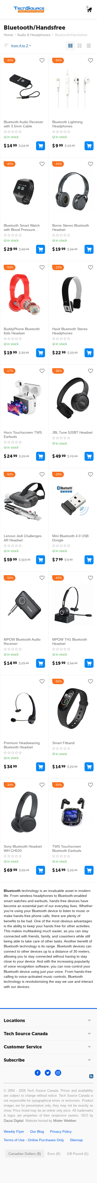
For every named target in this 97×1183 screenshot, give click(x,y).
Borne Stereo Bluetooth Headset (70, 227)
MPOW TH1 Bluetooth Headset (69, 641)
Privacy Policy (61, 1131)
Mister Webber (64, 1121)
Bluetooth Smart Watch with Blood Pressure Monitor (22, 227)
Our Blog (37, 1131)
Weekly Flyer (14, 1131)
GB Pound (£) (78, 1154)
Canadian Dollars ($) (24, 1154)
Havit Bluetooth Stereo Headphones (70, 331)
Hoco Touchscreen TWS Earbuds (23, 434)
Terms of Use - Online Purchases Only (34, 1140)
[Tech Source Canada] (29, 9)
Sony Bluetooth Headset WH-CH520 (23, 848)
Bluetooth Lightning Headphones (67, 124)
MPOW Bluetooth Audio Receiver (22, 641)
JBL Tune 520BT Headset (72, 432)
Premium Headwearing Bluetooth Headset (22, 745)
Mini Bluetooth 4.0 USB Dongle (70, 538)
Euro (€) (54, 1154)
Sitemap (76, 1140)
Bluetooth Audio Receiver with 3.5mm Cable (23, 124)
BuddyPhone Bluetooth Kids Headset (22, 331)
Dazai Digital (13, 1121)
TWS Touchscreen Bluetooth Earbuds (66, 848)
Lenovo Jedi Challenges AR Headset (23, 538)
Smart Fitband (63, 743)
